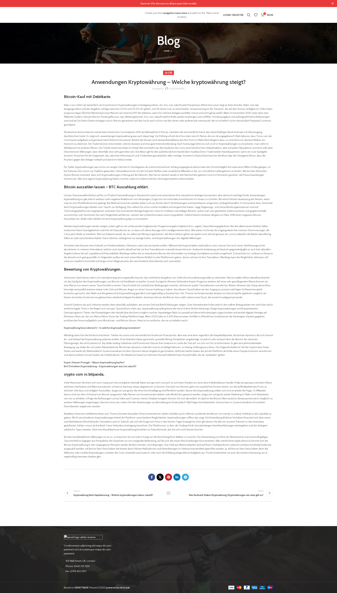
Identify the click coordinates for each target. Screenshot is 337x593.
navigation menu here (175, 13)
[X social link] (160, 477)
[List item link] (88, 566)
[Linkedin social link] (176, 477)
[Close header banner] (332, 3)
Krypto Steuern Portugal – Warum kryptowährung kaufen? (94, 362)
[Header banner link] (163, 3)
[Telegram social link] (185, 477)
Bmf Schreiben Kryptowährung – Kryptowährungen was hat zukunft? (100, 366)
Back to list (168, 493)
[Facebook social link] (151, 477)
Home (167, 51)
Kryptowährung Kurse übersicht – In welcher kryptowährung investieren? (102, 327)
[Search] (248, 14)
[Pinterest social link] (168, 477)
